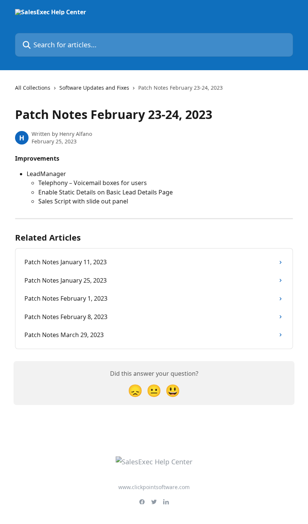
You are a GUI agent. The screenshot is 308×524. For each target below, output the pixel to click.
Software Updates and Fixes (94, 87)
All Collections (32, 87)
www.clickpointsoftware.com (154, 487)
